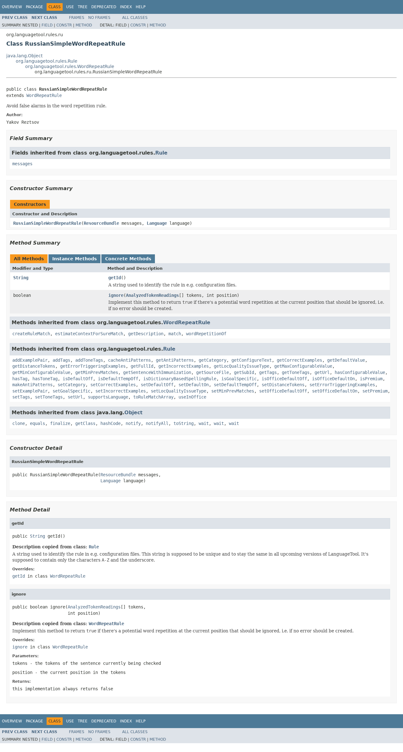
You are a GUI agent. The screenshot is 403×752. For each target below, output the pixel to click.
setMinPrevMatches (232, 390)
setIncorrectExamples (120, 390)
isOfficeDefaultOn (333, 378)
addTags (61, 360)
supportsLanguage (108, 396)
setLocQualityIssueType (178, 390)
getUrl (322, 372)
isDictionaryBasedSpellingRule (179, 378)
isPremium (371, 378)
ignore (115, 295)
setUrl (75, 396)
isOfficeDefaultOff (284, 378)
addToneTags (89, 360)
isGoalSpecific (239, 378)
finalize (60, 423)
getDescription (145, 333)
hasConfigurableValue (360, 372)
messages (22, 163)
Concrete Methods (128, 258)
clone (18, 423)
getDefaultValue (346, 360)
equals (37, 423)
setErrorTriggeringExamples (342, 384)
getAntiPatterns (175, 360)
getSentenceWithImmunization (157, 372)
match (174, 333)
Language (157, 223)
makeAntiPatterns (32, 384)
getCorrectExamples (299, 360)
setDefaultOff (157, 384)
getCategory (212, 360)
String (20, 277)
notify (133, 423)
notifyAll (157, 423)
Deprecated (103, 7)
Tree (83, 7)
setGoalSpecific (71, 390)
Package (34, 7)
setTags (21, 396)
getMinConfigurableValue (41, 372)
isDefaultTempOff (118, 378)
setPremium (375, 390)
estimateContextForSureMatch (89, 333)
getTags (268, 372)
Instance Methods (74, 258)
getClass (85, 423)
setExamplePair (30, 390)
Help (140, 7)
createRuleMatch (31, 333)
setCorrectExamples (113, 384)
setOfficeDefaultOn (334, 390)
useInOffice (192, 396)
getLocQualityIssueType (241, 366)
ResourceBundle (101, 223)
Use (70, 7)
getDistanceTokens (33, 366)
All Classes (135, 17)
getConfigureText (251, 360)
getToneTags (295, 372)
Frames (76, 17)
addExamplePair (30, 360)
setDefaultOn (194, 384)
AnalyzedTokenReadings (152, 295)
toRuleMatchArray (153, 396)
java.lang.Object (24, 55)
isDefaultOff (78, 378)
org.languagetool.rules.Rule (46, 61)
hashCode (110, 423)
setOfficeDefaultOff (283, 390)
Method (84, 25)
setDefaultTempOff (235, 384)
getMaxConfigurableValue (303, 366)
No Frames (99, 17)
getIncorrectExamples (183, 366)
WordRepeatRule (44, 95)
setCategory (71, 384)
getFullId (142, 366)
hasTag (19, 378)
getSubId (244, 372)
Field (47, 25)
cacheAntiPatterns (129, 360)
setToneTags (49, 396)
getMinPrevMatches (96, 372)
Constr (64, 25)
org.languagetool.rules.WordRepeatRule (69, 66)
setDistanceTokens (283, 384)
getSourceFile (212, 372)
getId (114, 277)
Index (126, 7)
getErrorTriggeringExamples (93, 366)
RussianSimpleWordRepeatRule (47, 223)
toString (183, 423)
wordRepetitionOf (206, 333)
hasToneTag (45, 378)
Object (133, 413)
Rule (161, 153)
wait (204, 423)
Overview (12, 7)
